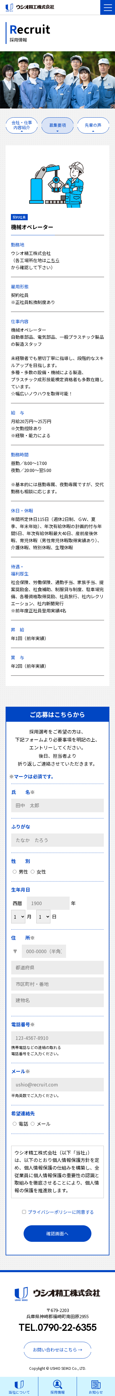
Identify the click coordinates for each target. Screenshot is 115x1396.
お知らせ (96, 1392)
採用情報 (57, 1392)
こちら (53, 260)
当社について (19, 1392)
